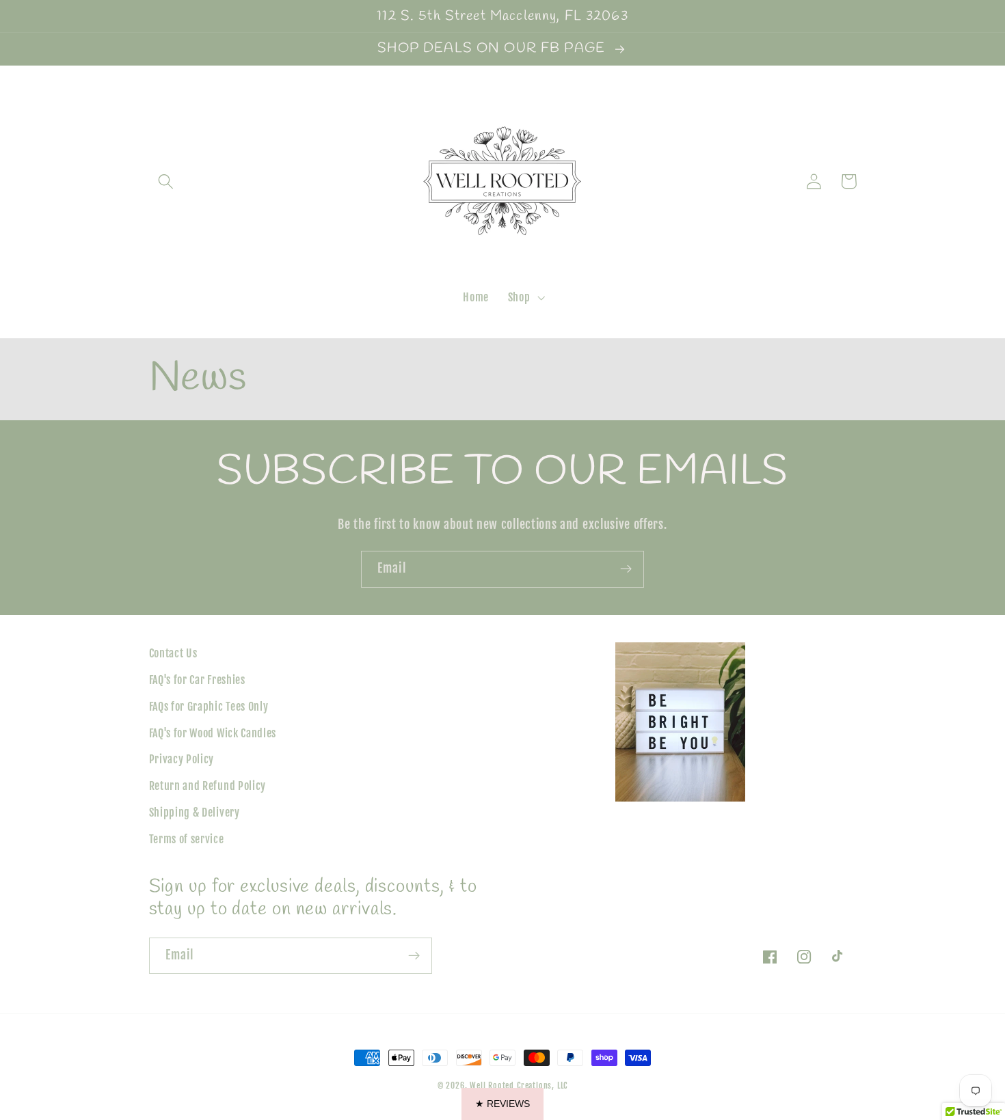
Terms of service (186, 839)
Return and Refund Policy (208, 786)
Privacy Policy (182, 759)
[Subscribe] (625, 569)
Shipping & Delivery (194, 812)
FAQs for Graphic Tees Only (209, 706)
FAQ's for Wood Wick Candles (213, 733)
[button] (166, 181)
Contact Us (173, 653)
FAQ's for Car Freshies (197, 680)
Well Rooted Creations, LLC (518, 1085)
